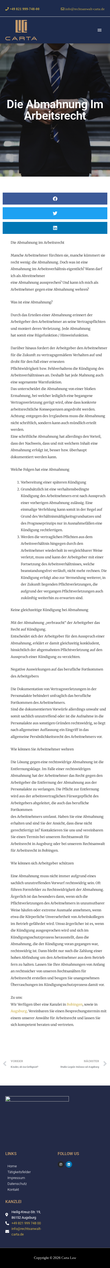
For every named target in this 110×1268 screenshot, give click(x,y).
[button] (55, 199)
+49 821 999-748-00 (24, 9)
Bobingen (74, 1004)
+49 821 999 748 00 (26, 1223)
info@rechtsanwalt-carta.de (84, 9)
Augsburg (19, 1011)
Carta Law (68, 1258)
